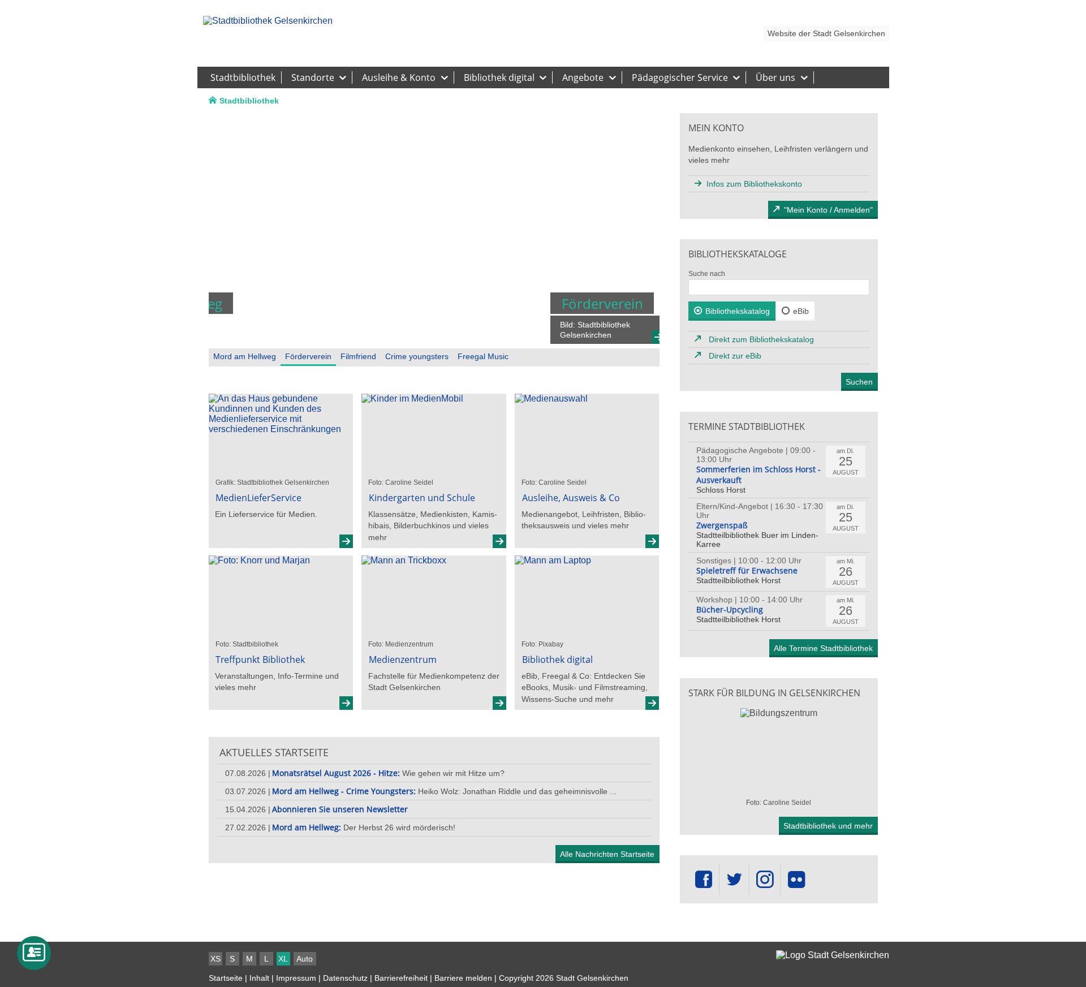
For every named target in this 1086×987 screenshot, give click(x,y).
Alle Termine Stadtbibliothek (823, 648)
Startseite (226, 977)
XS (215, 958)
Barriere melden (463, 977)
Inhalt (259, 977)
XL (283, 958)
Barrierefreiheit (401, 977)
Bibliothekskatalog (737, 311)
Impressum (296, 977)
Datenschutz (345, 977)
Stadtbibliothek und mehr (828, 825)
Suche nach (706, 274)
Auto (304, 958)
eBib (801, 311)
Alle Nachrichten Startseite (607, 854)
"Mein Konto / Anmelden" (828, 209)
